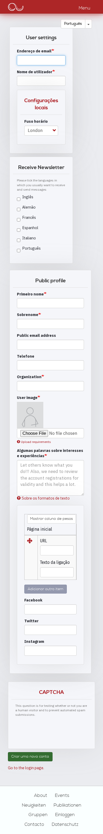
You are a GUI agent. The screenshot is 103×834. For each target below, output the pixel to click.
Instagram (34, 641)
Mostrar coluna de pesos (51, 518)
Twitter (31, 620)
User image (27, 397)
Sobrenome (27, 314)
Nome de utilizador (34, 71)
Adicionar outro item (45, 589)
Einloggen (65, 815)
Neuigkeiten (34, 805)
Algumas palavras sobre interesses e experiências (50, 453)
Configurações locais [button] (41, 104)
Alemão (29, 207)
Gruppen (38, 815)
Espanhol (30, 227)
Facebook (33, 600)
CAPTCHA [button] (51, 692)
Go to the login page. (26, 767)
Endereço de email (34, 50)
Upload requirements (36, 442)
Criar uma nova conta (30, 756)
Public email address (36, 335)
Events (62, 795)
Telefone (25, 356)
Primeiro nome (30, 294)
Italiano (29, 237)
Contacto (34, 824)
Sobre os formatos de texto (46, 498)
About (40, 795)
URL (43, 541)
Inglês (27, 196)
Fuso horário (36, 121)
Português (73, 23)
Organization (29, 376)
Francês (29, 217)
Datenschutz (65, 824)
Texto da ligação (55, 562)
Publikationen (67, 805)
